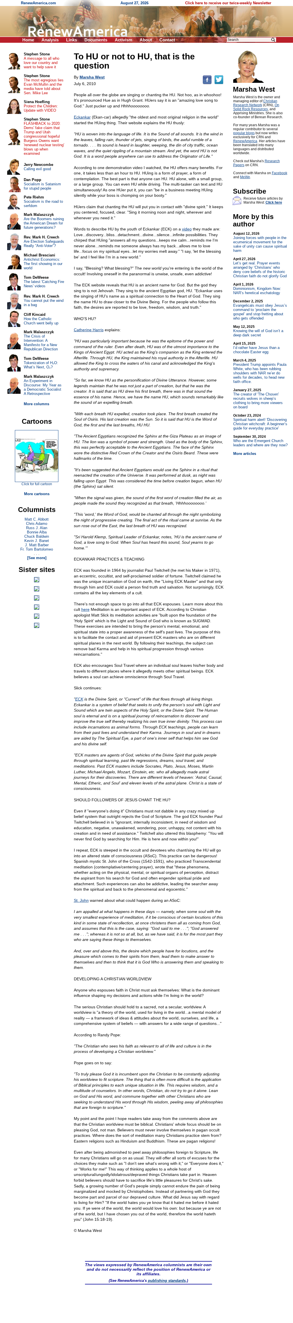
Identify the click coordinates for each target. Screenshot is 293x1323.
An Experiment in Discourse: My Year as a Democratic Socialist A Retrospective (43, 387)
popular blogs (244, 133)
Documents (95, 39)
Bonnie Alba (37, 532)
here (85, 609)
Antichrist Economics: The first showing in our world (43, 263)
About (146, 39)
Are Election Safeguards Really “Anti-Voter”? (44, 243)
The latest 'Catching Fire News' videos (44, 284)
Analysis (50, 39)
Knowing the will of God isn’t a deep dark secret (258, 331)
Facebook (279, 173)
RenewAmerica (245, 141)
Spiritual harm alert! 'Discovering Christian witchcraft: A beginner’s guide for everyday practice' (260, 421)
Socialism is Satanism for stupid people (42, 186)
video (187, 229)
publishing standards (167, 1280)
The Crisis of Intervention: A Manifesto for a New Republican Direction (41, 342)
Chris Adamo (36, 523)
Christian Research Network (255, 103)
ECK (79, 699)
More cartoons (37, 494)
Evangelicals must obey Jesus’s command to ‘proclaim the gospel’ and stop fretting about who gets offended (260, 309)
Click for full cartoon (36, 484)
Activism (123, 39)
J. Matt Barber (37, 545)
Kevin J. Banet (36, 541)
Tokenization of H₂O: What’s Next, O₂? (41, 365)
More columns (36, 404)
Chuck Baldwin (36, 536)
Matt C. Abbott (37, 519)
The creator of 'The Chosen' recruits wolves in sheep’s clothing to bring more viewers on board (258, 398)
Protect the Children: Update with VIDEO (41, 108)
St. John (81, 900)
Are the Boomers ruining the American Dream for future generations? (44, 223)
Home (28, 39)
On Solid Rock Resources (256, 107)
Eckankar (82, 117)
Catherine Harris (89, 330)
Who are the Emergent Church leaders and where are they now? (260, 441)
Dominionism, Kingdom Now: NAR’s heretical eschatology (257, 288)
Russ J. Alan (36, 528)
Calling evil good (37, 169)
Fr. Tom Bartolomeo (36, 549)
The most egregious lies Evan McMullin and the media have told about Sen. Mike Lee (44, 86)
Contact (167, 39)
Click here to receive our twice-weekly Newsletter (228, 3)
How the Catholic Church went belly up (41, 321)
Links (71, 39)
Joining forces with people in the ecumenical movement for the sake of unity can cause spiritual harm (260, 242)
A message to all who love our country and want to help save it (41, 62)
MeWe (245, 177)
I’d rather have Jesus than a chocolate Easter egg (256, 348)
